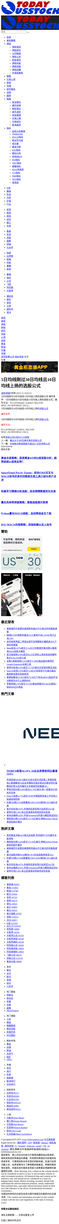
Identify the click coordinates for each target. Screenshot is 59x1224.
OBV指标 (16, 163)
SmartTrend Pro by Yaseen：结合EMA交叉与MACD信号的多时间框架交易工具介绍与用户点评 (28, 476)
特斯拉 (10, 995)
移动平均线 (17, 140)
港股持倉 (16, 63)
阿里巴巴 (11, 1032)
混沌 (9, 312)
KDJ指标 (16, 150)
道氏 (9, 299)
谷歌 (9, 1005)
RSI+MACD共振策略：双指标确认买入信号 (26, 524)
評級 (9, 244)
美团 (9, 1022)
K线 (8, 188)
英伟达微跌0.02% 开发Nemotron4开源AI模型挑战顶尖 (32, 815)
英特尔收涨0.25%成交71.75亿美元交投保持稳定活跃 (32, 667)
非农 (12, 897)
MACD (21, 437)
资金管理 (16, 115)
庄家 (9, 226)
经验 (9, 216)
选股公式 (44, 408)
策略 (9, 76)
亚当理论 (16, 102)
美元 (12, 910)
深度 (9, 92)
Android (4, 1149)
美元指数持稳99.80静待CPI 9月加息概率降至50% (30, 855)
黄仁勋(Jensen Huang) (17, 1121)
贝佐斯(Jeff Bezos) (15, 1124)
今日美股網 (49, 1139)
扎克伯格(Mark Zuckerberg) (19, 1134)
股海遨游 (16, 125)
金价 (12, 907)
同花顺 (10, 287)
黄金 (12, 888)
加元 (9, 983)
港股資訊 (16, 47)
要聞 (9, 274)
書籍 (9, 266)
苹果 (9, 1001)
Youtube (21, 1146)
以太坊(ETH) (13, 1099)
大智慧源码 (15, 942)
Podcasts (30, 1146)
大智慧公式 (15, 935)
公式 (9, 281)
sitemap (44, 1143)
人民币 (10, 986)
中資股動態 (17, 73)
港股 (9, 44)
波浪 (9, 303)
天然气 (10, 1054)
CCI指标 (16, 173)
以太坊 (10, 247)
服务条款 (9, 1146)
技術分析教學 (18, 131)
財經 (9, 83)
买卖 (9, 234)
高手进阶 (16, 112)
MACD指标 (17, 137)
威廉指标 (16, 166)
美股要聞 (11, 40)
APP (30, 1143)
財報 (9, 259)
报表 (9, 213)
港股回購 (16, 70)
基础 (9, 191)
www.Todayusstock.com (32, 1139)
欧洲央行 (11, 1081)
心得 (3, 337)
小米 (9, 1019)
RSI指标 (16, 160)
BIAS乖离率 (18, 169)
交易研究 (16, 122)
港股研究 (16, 50)
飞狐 (9, 284)
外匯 (3, 350)
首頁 (9, 37)
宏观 (9, 209)
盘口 (9, 222)
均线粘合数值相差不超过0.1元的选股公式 (30, 444)
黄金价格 (14, 961)
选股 (9, 238)
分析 (9, 198)
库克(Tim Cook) (14, 1131)
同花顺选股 (15, 948)
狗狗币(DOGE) (14, 1103)
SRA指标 (16, 179)
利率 (9, 1074)
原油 (3, 347)
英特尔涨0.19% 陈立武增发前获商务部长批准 (28, 812)
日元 (12, 920)
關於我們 (21, 1143)
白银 (9, 1047)
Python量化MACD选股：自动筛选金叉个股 (26, 513)
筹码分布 (16, 153)
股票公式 (9, 357)
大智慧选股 (15, 939)
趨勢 (9, 96)
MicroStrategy (13, 1010)
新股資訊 (16, 60)
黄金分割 (16, 147)
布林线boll (17, 156)
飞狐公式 (14, 955)
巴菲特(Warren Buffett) (17, 1127)
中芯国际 (11, 1035)
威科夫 (10, 309)
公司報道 (16, 53)
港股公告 (16, 57)
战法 (9, 219)
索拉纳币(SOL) (14, 1109)
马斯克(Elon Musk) (15, 1118)
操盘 (9, 99)
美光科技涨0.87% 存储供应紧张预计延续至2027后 (30, 809)
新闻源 (36, 1143)
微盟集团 (11, 1025)
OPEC (9, 1059)
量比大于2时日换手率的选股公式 (26, 440)
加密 (9, 253)
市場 (9, 86)
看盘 (9, 231)
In (48, 1146)
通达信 (10, 296)
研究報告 (11, 89)
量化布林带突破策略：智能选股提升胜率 (24, 502)
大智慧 (10, 291)
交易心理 (16, 118)
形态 (9, 194)
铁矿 (9, 1057)
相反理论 (16, 109)
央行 (9, 1071)
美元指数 (14, 913)
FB (44, 1146)
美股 (3, 321)
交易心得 (11, 79)
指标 (9, 128)
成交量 (15, 143)
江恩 (9, 306)
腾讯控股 (11, 1029)
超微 (9, 1008)
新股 (9, 269)
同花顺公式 (15, 945)
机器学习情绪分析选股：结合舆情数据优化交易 (28, 491)
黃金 (3, 344)
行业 (9, 204)
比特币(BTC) (13, 1093)
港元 (12, 904)
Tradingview (17, 134)
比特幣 (10, 256)
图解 (9, 241)
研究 (3, 331)
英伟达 (10, 998)
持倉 (9, 262)
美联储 (13, 884)
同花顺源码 (15, 952)
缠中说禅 (16, 105)
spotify (39, 1146)
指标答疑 (19, 357)
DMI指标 (16, 176)
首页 (3, 357)
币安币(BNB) (13, 1096)
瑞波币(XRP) (13, 1106)
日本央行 (11, 1084)
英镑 (12, 901)
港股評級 (16, 66)
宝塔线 (15, 182)
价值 (9, 201)
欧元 (12, 894)
